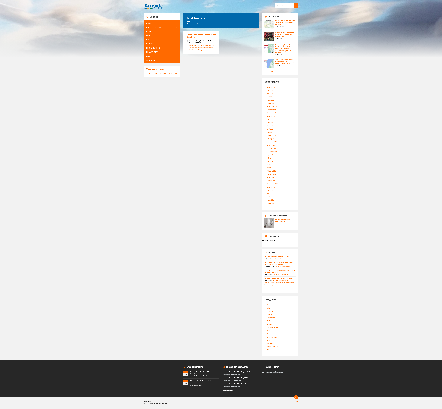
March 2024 (270, 168)
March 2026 (270, 100)
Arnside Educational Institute (200, 376)
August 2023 (271, 187)
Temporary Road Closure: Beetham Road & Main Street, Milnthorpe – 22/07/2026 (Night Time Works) (285, 49)
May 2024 (270, 161)
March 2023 (270, 200)
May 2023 (270, 193)
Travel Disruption (272, 347)
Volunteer (270, 350)
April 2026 (270, 97)
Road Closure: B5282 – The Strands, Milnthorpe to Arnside (285, 22)
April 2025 (270, 129)
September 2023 (272, 184)
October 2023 (271, 181)
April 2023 (270, 197)
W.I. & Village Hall (197, 385)
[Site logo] (154, 9)
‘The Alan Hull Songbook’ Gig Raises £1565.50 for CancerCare (284, 35)
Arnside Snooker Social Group (201, 372)
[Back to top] (296, 397)
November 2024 (272, 145)
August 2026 (271, 87)
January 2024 (271, 174)
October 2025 (271, 110)
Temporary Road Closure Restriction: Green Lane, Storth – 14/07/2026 (284, 62)
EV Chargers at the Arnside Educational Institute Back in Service (279, 263)
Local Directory (198, 24)
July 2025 (270, 119)
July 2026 (270, 90)
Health (269, 321)
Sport (277, 285)
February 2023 (271, 203)
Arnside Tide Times (156, 69)
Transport (270, 343)
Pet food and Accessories (204, 48)
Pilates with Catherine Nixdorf (201, 381)
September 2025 (272, 113)
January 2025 (271, 139)
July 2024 (270, 158)
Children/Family (269, 282)
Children (269, 308)
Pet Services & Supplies (197, 50)
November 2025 (272, 106)
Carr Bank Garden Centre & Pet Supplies (201, 35)
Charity (277, 259)
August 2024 (271, 155)
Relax (268, 334)
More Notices (269, 289)
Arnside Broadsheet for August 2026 (278, 278)
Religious (272, 285)
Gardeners (204, 45)
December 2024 (272, 142)
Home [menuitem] (296, 401)
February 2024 (271, 171)
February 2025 (271, 135)
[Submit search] (296, 5)
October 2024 (271, 148)
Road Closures (272, 337)
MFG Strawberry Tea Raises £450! (276, 256)
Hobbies (266, 285)
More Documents (229, 391)
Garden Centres (194, 45)
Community (283, 259)
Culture (284, 282)
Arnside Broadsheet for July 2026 (235, 378)
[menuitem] (161, 23)
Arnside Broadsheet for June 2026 (235, 384)
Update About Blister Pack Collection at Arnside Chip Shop (279, 271)
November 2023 (272, 177)
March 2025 (270, 132)
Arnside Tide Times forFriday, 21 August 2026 (161, 73)
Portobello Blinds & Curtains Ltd (282, 220)
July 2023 (270, 190)
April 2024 (270, 164)
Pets (268, 331)
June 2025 (270, 123)
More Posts (268, 72)
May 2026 (270, 93)
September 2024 (272, 152)
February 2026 (271, 103)
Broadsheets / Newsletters (280, 280)
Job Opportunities (273, 327)
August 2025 (271, 116)
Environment (286, 266)
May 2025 (270, 126)
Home (189, 24)
